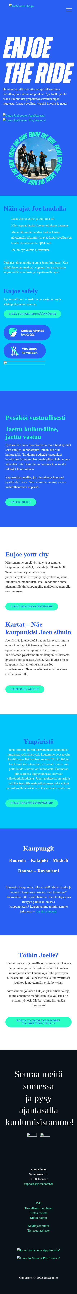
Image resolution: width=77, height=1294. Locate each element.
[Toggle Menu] (69, 9)
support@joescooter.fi (38, 1183)
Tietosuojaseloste (38, 1230)
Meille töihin (38, 1217)
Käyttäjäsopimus (38, 1225)
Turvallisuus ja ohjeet (38, 1208)
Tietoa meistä (38, 1213)
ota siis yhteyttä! (46, 911)
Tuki (39, 1203)
